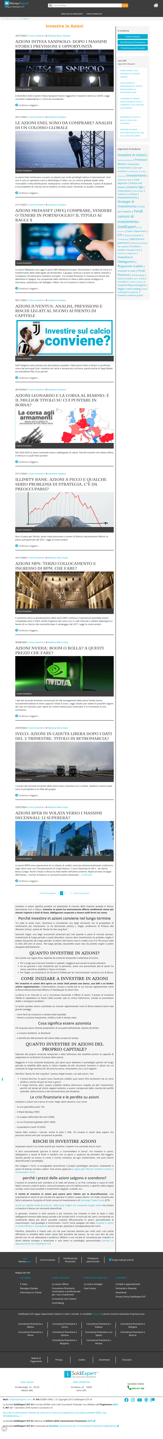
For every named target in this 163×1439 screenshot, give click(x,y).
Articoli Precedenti (48, 893)
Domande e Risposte (126, 1288)
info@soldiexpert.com (20, 1399)
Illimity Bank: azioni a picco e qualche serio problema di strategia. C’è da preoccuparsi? (61, 484)
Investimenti (136, 175)
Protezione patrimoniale (133, 48)
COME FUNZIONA (60, 1277)
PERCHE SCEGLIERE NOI (95, 1277)
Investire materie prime (130, 295)
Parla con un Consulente (72, 14)
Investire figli (135, 187)
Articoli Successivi (81, 893)
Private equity (138, 275)
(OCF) (115, 1404)
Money (25, 1260)
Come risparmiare (136, 231)
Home (4, 19)
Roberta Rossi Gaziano (59, 35)
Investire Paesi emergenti (132, 285)
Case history (90, 1288)
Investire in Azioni (14, 19)
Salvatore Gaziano (57, 117)
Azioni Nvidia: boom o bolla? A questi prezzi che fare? (59, 650)
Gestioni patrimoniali (125, 160)
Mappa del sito (22, 1272)
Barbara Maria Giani (58, 557)
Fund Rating (58, 1302)
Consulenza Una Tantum (64, 1298)
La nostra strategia (93, 1284)
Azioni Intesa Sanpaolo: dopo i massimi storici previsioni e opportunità (61, 44)
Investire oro (133, 171)
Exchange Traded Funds (92, 1200)
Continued (86, 874)
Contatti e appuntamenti (128, 1284)
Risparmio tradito (130, 266)
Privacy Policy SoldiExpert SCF (130, 1296)
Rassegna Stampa (29, 1288)
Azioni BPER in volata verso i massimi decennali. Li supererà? (58, 815)
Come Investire (36, 35)
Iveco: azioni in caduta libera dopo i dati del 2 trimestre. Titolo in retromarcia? (63, 736)
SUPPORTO (121, 1277)
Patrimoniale (138, 191)
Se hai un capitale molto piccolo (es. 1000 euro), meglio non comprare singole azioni (58, 1205)
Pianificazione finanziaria (132, 42)
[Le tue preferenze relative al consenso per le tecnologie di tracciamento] (2, 1079)
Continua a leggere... (28, 105)
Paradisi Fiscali (133, 249)
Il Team (23, 1284)
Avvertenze (121, 1292)
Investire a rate (124, 180)
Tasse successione (133, 235)
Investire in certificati (127, 194)
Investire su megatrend (127, 253)
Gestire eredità (125, 278)
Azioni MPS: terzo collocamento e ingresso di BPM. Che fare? (55, 566)
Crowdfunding (123, 239)
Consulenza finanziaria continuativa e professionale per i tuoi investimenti (66, 1291)
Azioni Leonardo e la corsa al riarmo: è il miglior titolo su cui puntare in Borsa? (62, 400)
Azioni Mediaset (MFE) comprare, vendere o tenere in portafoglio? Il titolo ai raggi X (63, 215)
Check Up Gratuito (94, 14)
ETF (120, 235)
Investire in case (126, 270)
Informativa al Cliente (31, 1292)
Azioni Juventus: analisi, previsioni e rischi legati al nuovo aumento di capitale (58, 311)
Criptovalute (124, 190)
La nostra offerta (60, 1284)
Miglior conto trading (129, 288)
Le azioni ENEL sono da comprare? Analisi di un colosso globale (63, 125)
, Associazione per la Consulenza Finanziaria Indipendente (83, 1425)
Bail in (136, 279)
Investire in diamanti (136, 282)
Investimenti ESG (127, 197)
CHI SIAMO (25, 1277)
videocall (97, 1313)
